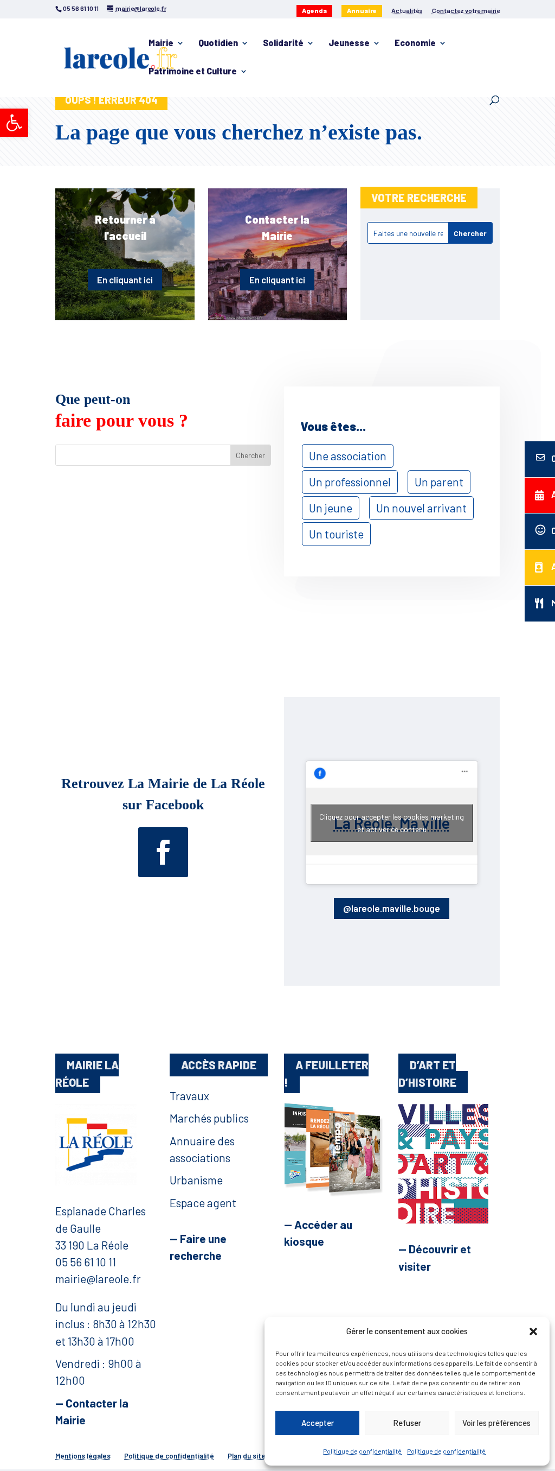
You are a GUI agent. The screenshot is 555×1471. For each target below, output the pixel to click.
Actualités (407, 10)
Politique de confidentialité (362, 1451)
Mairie (161, 43)
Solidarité (283, 43)
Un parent (439, 482)
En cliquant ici (125, 279)
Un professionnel (350, 482)
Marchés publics (209, 1118)
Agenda (314, 10)
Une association (347, 455)
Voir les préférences (496, 1423)
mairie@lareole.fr (98, 1278)
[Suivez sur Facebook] (163, 852)
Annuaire (362, 10)
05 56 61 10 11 (85, 1262)
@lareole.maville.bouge (391, 908)
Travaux (189, 1095)
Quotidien (218, 43)
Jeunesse (349, 43)
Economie (415, 43)
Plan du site (247, 1455)
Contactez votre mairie (466, 10)
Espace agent (203, 1202)
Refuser (407, 1423)
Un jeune (330, 508)
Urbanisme (196, 1180)
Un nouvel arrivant (421, 508)
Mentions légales (83, 1455)
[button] (14, 123)
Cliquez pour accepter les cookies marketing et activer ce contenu (391, 823)
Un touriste (336, 534)
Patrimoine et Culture (193, 71)
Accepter (317, 1423)
